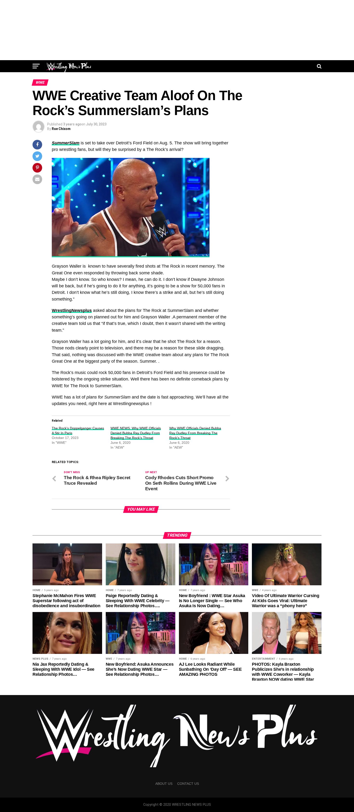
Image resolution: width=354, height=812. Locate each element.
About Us (163, 784)
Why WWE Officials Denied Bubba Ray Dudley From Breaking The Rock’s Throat (195, 433)
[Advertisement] (177, 30)
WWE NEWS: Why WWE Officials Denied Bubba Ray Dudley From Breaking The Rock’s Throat (136, 433)
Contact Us (188, 784)
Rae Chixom (61, 129)
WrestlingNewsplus (72, 310)
